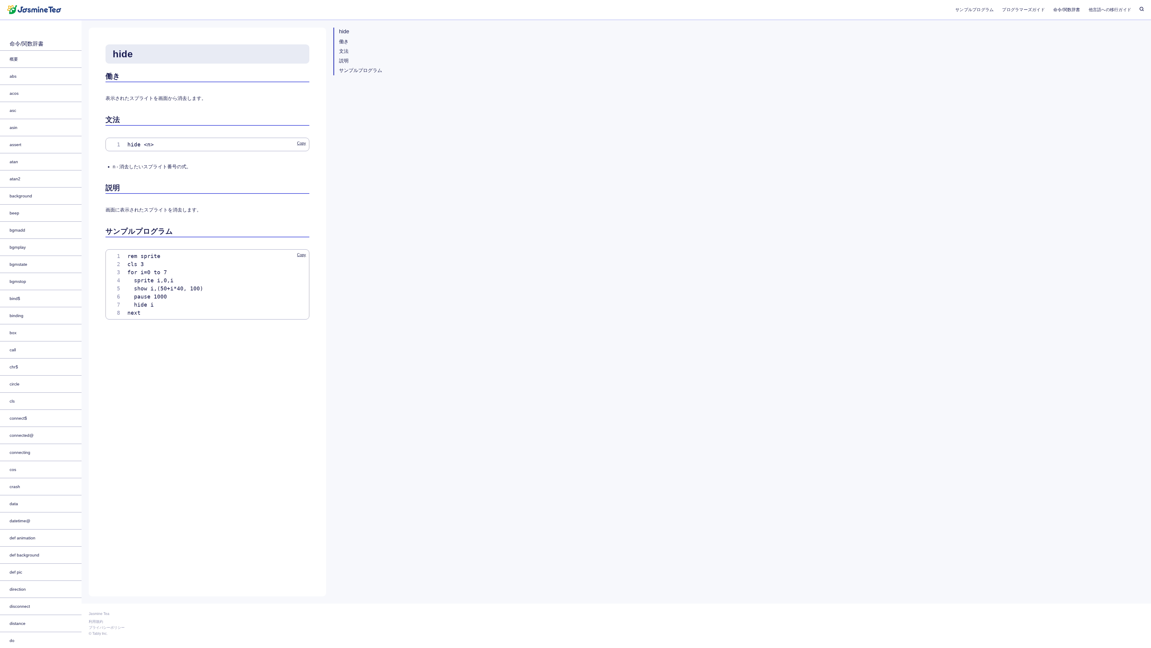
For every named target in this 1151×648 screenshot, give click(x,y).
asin (13, 127)
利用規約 (96, 621)
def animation (22, 538)
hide (344, 31)
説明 (344, 60)
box (13, 332)
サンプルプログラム (974, 9)
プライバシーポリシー (107, 627)
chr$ (14, 366)
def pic (16, 572)
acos (14, 93)
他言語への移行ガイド (1110, 9)
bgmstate (18, 264)
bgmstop (18, 281)
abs (13, 76)
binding (16, 315)
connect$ (18, 418)
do (12, 640)
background (21, 196)
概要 (14, 59)
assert (15, 144)
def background (24, 555)
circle (14, 384)
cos (13, 469)
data (14, 503)
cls (12, 401)
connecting (20, 452)
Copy (301, 143)
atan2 (15, 178)
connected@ (22, 435)
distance (17, 623)
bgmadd (17, 230)
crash (15, 486)
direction (18, 589)
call (13, 349)
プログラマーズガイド (1023, 9)
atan (14, 161)
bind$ (15, 298)
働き (344, 41)
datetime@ (20, 520)
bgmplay (18, 247)
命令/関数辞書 (1066, 9)
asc (13, 110)
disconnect (20, 606)
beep (14, 213)
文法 (344, 51)
